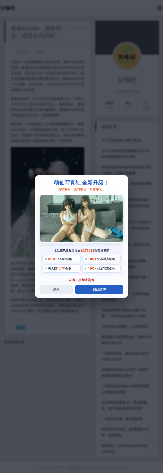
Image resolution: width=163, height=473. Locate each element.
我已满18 (99, 289)
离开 (56, 289)
